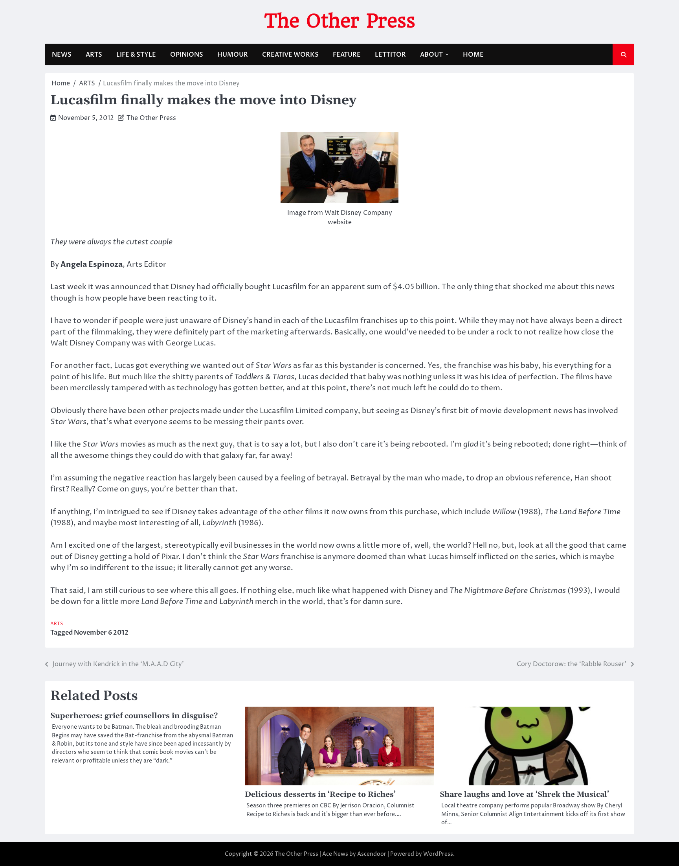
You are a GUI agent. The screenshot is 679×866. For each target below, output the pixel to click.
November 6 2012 (101, 632)
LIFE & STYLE (136, 54)
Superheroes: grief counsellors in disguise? (134, 716)
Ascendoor (371, 854)
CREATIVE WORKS (290, 54)
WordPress (438, 854)
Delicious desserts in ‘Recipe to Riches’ (320, 795)
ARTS (94, 54)
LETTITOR (390, 54)
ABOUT (431, 54)
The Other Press (339, 21)
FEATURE (347, 54)
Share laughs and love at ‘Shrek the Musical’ (524, 795)
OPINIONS (186, 54)
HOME (473, 54)
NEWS (62, 54)
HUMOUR (232, 54)
